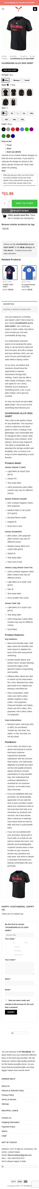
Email (8, 990)
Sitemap (5, 1104)
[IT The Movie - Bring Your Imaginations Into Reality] (18, 9)
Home (4, 56)
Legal (4, 1136)
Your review (10, 960)
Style (5, 85)
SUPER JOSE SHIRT (8, 286)
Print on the (7, 141)
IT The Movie (25, 1052)
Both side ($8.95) (14, 152)
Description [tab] (8, 304)
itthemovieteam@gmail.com (20, 1155)
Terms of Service (9, 1099)
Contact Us (6, 1118)
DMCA (4, 1131)
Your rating (10, 939)
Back (9, 148)
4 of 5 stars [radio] (10, 951)
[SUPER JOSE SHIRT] (10, 273)
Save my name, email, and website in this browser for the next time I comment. (19, 1003)
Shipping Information (11, 1122)
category (26, 247)
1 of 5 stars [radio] (8, 942)
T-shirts (23, 56)
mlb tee (5, 228)
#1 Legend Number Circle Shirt (28, 286)
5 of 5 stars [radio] (10, 955)
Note (4, 171)
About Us (6, 1086)
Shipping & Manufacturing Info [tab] (17, 309)
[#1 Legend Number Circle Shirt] (29, 273)
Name (8, 979)
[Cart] (35, 9)
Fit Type (5, 75)
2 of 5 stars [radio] (20, 942)
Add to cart (25, 203)
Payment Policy (8, 1127)
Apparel (13, 56)
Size (4, 108)
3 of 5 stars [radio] (10, 947)
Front (9, 145)
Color (4, 124)
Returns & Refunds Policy (13, 1091)
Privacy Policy (8, 1095)
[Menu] (3, 9)
